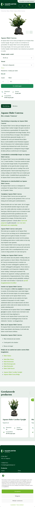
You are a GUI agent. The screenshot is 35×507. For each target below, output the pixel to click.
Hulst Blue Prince (9, 359)
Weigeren (17, 496)
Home (8, 11)
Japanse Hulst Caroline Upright (13, 372)
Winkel (12, 11)
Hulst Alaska (7, 355)
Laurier (3, 470)
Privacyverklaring (20, 504)
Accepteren (18, 491)
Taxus (19, 470)
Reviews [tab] (15, 106)
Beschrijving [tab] (6, 106)
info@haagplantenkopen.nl (8, 465)
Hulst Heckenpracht (9, 364)
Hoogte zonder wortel (7, 54)
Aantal (3, 77)
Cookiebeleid (13, 504)
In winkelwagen (17, 86)
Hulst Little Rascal (9, 368)
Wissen (2, 68)
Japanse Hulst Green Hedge (12, 374)
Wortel (3, 61)
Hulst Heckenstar (9, 361)
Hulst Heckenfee (8, 366)
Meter (10, 77)
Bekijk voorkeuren (18, 500)
